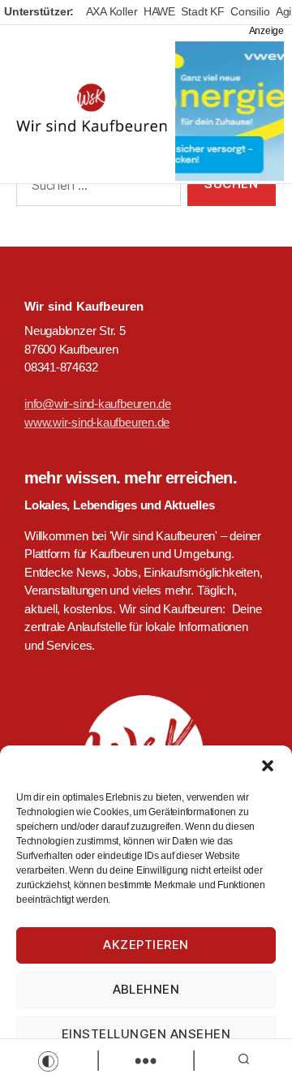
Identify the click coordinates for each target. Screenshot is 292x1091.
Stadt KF (202, 11)
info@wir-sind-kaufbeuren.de (97, 403)
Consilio (249, 11)
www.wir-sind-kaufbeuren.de (97, 422)
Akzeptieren (146, 944)
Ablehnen (146, 989)
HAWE (159, 11)
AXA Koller (112, 11)
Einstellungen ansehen (146, 1034)
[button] (268, 766)
